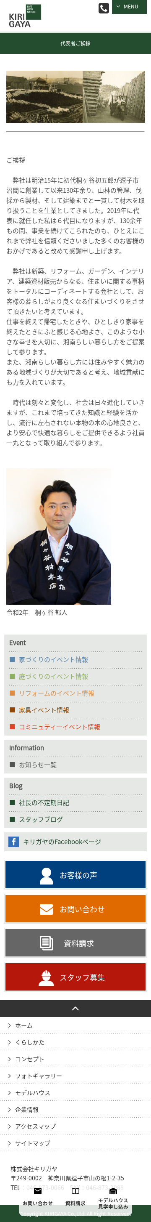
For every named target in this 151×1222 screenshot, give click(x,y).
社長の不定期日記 (44, 803)
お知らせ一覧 (38, 765)
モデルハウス (32, 1093)
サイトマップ (32, 1143)
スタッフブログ (41, 819)
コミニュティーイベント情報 (59, 727)
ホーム (24, 1025)
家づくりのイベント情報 (53, 659)
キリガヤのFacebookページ (62, 842)
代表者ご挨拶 (75, 43)
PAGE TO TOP (75, 1008)
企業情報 (27, 1110)
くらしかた (29, 1042)
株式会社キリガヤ (33, 1169)
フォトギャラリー (38, 1076)
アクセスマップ (35, 1126)
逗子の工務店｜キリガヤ (23, 10)
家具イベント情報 (44, 710)
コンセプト (29, 1059)
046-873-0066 (104, 8)
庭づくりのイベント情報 (53, 676)
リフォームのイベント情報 (56, 693)
